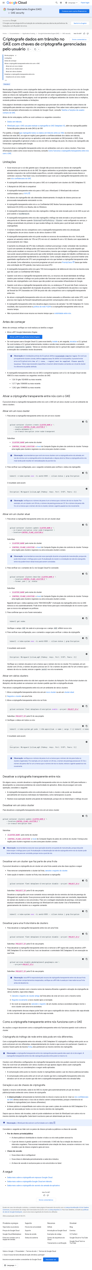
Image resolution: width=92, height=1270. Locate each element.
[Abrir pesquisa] (56, 2)
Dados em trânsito (14, 122)
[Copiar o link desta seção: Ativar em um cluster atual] (32, 514)
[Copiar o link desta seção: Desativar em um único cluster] (36, 805)
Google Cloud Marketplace (12, 1234)
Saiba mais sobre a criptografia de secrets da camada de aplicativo (33, 1185)
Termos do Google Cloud (47, 1251)
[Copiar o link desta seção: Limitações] (18, 162)
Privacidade (20, 1251)
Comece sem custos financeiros (74, 11)
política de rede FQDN (42, 307)
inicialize (73, 341)
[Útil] (84, 33)
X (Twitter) (73, 1234)
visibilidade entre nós (62, 313)
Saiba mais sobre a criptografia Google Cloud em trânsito (29, 1181)
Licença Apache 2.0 (55, 1210)
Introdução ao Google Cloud (57, 1230)
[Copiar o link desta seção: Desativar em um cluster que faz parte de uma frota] (59, 861)
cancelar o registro (38, 1004)
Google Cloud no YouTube (79, 1238)
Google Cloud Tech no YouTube (77, 1242)
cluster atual (69, 692)
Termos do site (31, 1251)
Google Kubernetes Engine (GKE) (24, 9)
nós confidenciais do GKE (21, 178)
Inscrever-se (51, 1259)
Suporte (28, 1230)
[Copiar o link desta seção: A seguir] (15, 1172)
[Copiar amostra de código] (86, 421)
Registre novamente (19, 1000)
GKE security (17, 13)
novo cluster (51, 692)
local (39, 446)
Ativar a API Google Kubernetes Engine (25, 337)
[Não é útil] (87, 33)
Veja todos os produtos (11, 1227)
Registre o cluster (14, 696)
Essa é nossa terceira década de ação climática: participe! (24, 1255)
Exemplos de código (54, 1234)
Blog (71, 1227)
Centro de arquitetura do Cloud (56, 1238)
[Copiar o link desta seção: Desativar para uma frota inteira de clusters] (50, 923)
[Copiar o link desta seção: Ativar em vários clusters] (30, 676)
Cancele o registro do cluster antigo (26, 996)
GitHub (49, 1227)
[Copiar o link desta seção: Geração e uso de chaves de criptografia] (47, 1085)
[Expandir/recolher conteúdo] (15, 55)
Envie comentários (79, 39)
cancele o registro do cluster (56, 871)
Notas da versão (30, 1234)
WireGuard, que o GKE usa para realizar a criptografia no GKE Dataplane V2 (36, 126)
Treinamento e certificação (56, 1243)
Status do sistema (31, 1238)
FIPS (26, 194)
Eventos (72, 1230)
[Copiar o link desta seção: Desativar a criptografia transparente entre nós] (62, 776)
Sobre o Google (8, 1251)
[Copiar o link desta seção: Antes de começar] (27, 322)
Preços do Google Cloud (11, 1230)
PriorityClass (67, 262)
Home (5, 33)
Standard (7, 84)
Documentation (15, 33)
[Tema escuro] (83, 421)
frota (30, 1047)
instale (55, 341)
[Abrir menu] (3, 2)
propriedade (60, 356)
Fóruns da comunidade (33, 1227)
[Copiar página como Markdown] (35, 49)
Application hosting (28, 33)
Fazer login (85, 3)
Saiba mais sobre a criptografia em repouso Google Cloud (30, 1177)
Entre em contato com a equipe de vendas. (11, 1238)
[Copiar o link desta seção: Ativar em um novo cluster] (32, 411)
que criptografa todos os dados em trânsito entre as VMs (41, 133)
